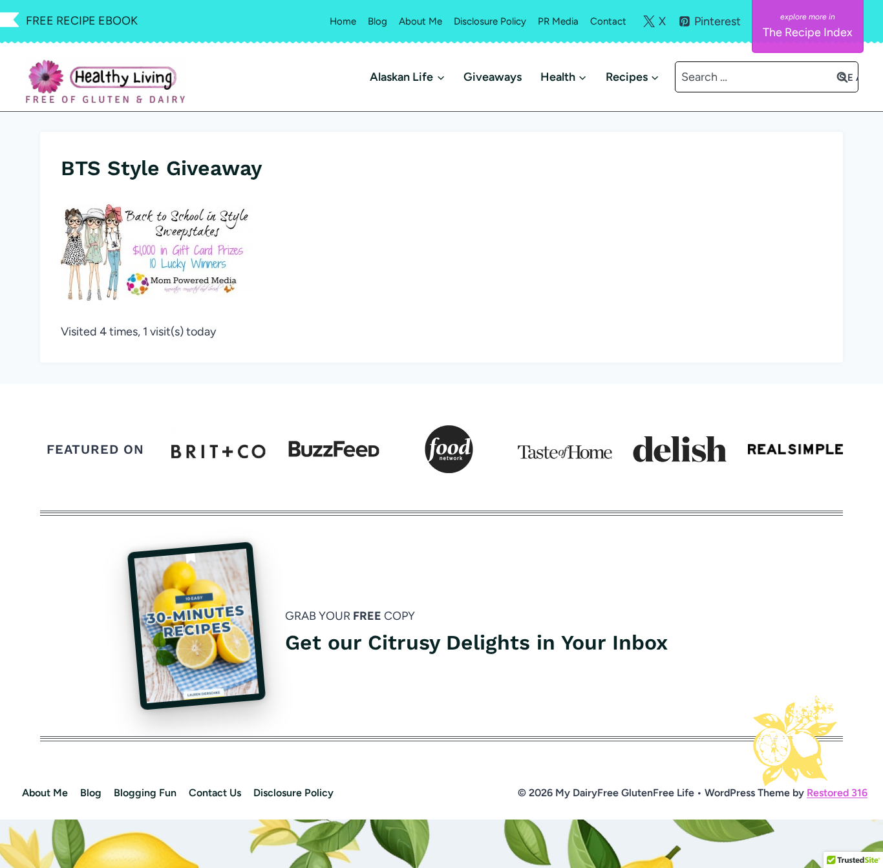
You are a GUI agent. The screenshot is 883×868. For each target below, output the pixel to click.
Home (343, 21)
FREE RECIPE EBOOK (82, 21)
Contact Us (215, 793)
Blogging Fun (145, 793)
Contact (608, 21)
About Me (420, 21)
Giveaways (492, 77)
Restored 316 (837, 793)
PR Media (558, 21)
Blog (377, 21)
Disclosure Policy (490, 21)
